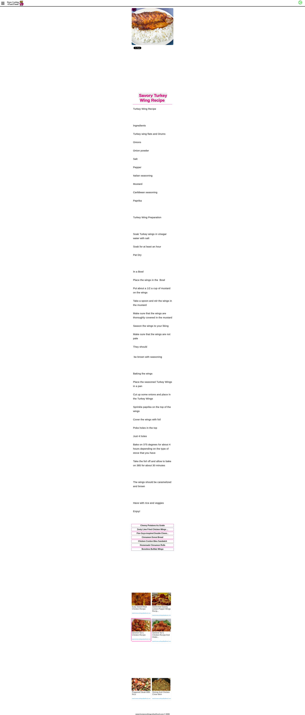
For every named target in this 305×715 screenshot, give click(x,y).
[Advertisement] (152, 71)
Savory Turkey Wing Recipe (153, 97)
